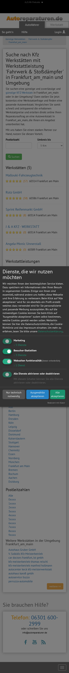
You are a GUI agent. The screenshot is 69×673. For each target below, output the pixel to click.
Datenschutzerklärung (50, 331)
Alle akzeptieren (57, 394)
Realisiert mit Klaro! (56, 402)
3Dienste (20, 355)
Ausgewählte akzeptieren (37, 394)
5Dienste (20, 345)
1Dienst (19, 365)
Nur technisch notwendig (14, 394)
